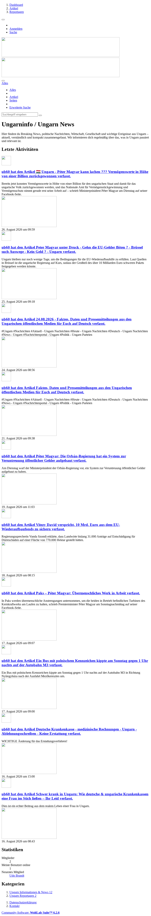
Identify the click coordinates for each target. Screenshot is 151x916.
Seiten (13, 100)
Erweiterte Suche (20, 107)
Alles (12, 89)
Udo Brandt (16, 875)
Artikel (13, 97)
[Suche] (3, 80)
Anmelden (15, 28)
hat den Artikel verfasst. (72, 249)
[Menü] (3, 19)
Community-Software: (31, 912)
